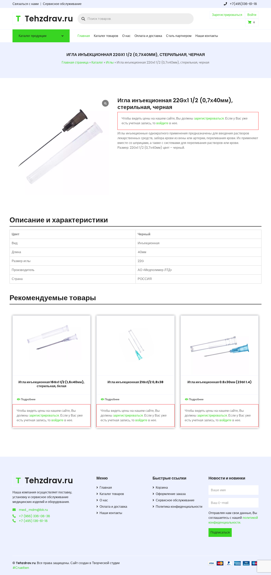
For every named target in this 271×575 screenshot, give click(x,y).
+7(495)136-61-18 (243, 4)
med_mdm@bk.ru (33, 509)
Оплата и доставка (148, 36)
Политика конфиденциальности (179, 506)
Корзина (162, 487)
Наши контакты (206, 36)
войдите (162, 123)
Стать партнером (178, 36)
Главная (84, 36)
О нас (126, 36)
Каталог (97, 62)
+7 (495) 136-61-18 (33, 521)
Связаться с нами (25, 4)
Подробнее (28, 399)
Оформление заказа (171, 494)
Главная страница (75, 62)
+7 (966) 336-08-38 (34, 516)
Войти (251, 15)
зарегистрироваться (209, 118)
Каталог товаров (106, 36)
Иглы (110, 62)
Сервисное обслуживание (62, 4)
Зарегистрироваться (227, 15)
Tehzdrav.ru (26, 563)
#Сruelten (20, 567)
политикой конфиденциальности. (233, 520)
